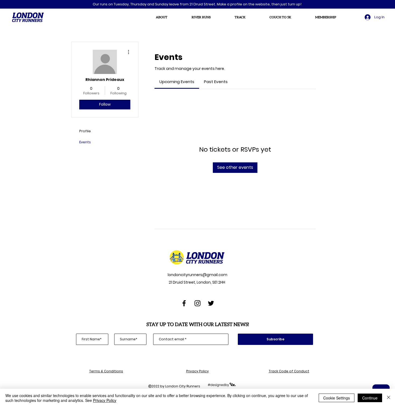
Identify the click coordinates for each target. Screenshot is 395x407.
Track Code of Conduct (289, 371)
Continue (370, 398)
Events (85, 142)
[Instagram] (197, 303)
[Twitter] (211, 303)
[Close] (388, 398)
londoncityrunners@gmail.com (197, 274)
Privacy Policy (197, 371)
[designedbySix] (222, 385)
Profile (85, 131)
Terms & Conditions (106, 371)
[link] (176, 81)
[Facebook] (184, 303)
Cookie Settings (336, 398)
